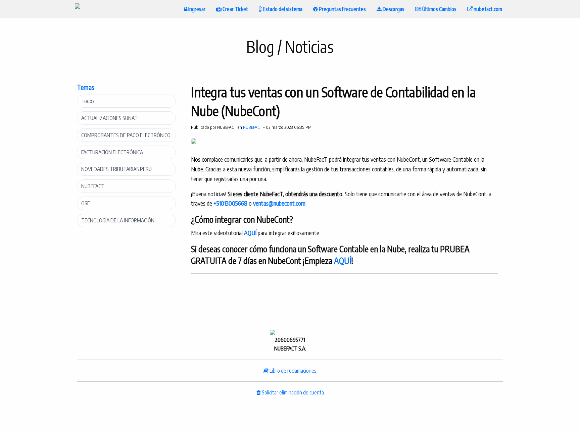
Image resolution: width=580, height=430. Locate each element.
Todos (88, 101)
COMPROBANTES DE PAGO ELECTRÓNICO (126, 135)
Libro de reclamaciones (293, 370)
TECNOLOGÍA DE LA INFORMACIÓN (117, 220)
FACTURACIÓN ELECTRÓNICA (112, 152)
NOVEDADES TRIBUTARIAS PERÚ (116, 169)
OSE (85, 203)
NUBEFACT (92, 186)
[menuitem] (77, 9)
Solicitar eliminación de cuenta (292, 392)
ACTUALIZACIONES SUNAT (109, 118)
